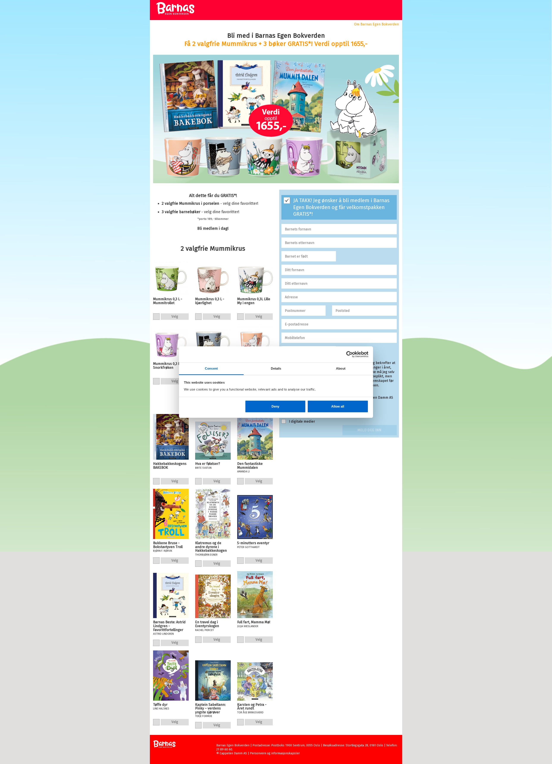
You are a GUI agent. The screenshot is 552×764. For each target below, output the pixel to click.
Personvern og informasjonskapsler (275, 753)
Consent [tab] (211, 368)
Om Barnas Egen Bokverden (376, 24)
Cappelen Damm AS (233, 753)
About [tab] (340, 368)
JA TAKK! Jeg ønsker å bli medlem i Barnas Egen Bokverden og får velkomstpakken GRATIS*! (341, 207)
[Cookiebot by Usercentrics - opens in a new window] (349, 354)
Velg (174, 316)
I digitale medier (302, 421)
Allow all (337, 406)
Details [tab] (276, 368)
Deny (275, 406)
